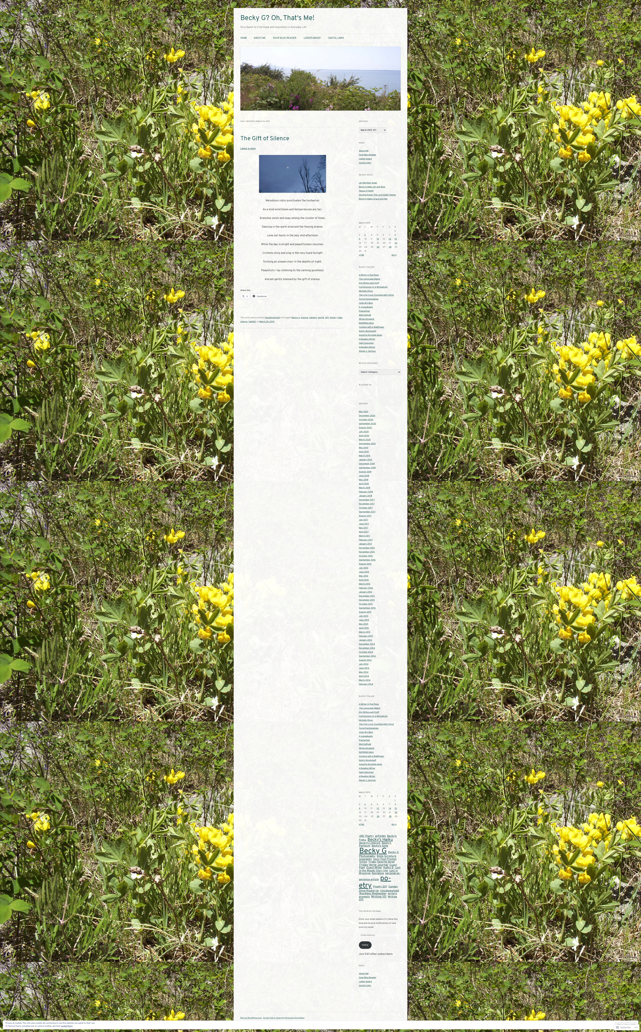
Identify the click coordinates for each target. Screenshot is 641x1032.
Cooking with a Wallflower (371, 327)
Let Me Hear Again (368, 183)
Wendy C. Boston (367, 351)
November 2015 (367, 600)
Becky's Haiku (380, 839)
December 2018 (367, 464)
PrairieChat (364, 311)
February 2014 (366, 684)
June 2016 (364, 572)
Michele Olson (366, 291)
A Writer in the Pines (369, 275)
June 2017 (364, 524)
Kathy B (388, 868)
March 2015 (364, 632)
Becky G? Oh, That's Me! (277, 18)
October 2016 (366, 556)
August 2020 (365, 427)
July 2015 (363, 616)
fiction (363, 862)
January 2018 (365, 496)
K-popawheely (366, 307)
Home (243, 38)
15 (396, 239)
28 (390, 247)
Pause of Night (366, 191)
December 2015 (367, 596)
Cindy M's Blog (366, 303)
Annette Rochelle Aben (370, 335)
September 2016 (367, 560)
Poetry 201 (380, 887)
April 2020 (364, 436)
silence (244, 321)
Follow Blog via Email (370, 911)
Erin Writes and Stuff (369, 283)
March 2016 (364, 584)
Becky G (296, 317)
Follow (365, 945)
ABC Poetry (366, 836)
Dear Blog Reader (284, 38)
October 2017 (366, 508)
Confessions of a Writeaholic (373, 287)
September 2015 (367, 608)
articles (380, 836)
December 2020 (367, 415)
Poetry (333, 317)
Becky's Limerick (369, 843)
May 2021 (363, 411)
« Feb (361, 255)
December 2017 (367, 500)
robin (339, 317)
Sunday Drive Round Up (378, 889)
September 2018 (367, 468)
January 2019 (365, 460)
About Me (260, 38)
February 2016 (366, 588)
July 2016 (363, 568)
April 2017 (364, 532)
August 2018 (365, 472)
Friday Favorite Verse (382, 862)
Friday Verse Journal (373, 865)
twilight (252, 321)
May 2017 (363, 528)
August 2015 (365, 612)
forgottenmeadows (369, 299)
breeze (304, 317)
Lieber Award (312, 38)
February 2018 (366, 492)
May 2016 (363, 576)
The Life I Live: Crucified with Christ (376, 295)
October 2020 (366, 419)
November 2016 (367, 552)
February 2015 (366, 636)
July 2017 (363, 520)
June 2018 (364, 476)
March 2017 (364, 536)
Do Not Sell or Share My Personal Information (283, 1018)
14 (390, 239)
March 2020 (365, 440)
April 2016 (364, 580)
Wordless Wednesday (372, 894)
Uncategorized (272, 317)
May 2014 (363, 672)
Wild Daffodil (365, 315)
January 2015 (365, 640)
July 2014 (363, 664)
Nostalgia (378, 873)
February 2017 (366, 540)
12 (378, 239)
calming (313, 317)
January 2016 (365, 592)
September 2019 (367, 444)
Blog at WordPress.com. (251, 1018)
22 (396, 243)
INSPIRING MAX (366, 323)
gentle (321, 317)
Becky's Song (380, 846)
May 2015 (363, 624)
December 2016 (367, 548)
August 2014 (365, 660)
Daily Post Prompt (384, 859)
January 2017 (365, 544)
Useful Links (336, 38)
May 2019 (363, 448)
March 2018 (364, 488)
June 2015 (364, 620)
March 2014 (364, 680)
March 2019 (364, 456)
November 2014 (367, 648)
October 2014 (366, 652)
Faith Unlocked (366, 343)
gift (327, 317)
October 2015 (366, 604)
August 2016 (365, 564)
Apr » (394, 255)
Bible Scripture (386, 856)
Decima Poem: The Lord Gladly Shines (377, 195)
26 (378, 247)
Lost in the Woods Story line (379, 869)
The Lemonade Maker (369, 279)
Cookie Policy (67, 1026)
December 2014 (367, 644)
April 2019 (364, 452)
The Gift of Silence (264, 138)
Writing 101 (378, 897)
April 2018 (364, 484)
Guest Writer (374, 868)
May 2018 (363, 480)
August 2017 (365, 516)
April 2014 (364, 676)
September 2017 (367, 512)
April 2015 (364, 628)
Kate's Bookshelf (367, 331)
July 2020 (364, 432)
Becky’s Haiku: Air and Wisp (372, 187)
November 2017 (367, 504)
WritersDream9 (366, 319)
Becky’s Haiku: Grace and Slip (373, 199)
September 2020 (367, 423)
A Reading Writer (367, 339)
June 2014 (364, 668)
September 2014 (367, 656)
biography (365, 859)
